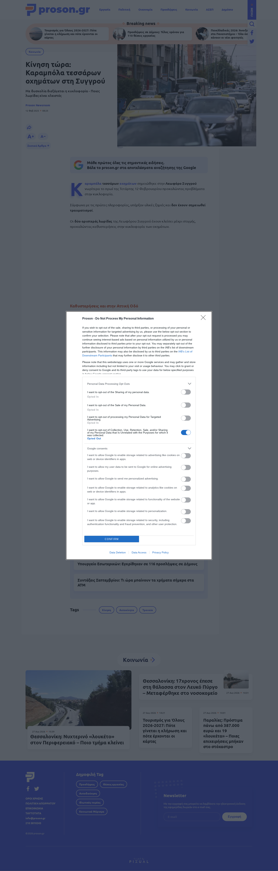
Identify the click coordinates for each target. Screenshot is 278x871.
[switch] (186, 392)
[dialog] (139, 435)
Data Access (139, 552)
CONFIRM (112, 539)
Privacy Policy (160, 552)
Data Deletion (117, 552)
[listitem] (139, 384)
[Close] (204, 318)
